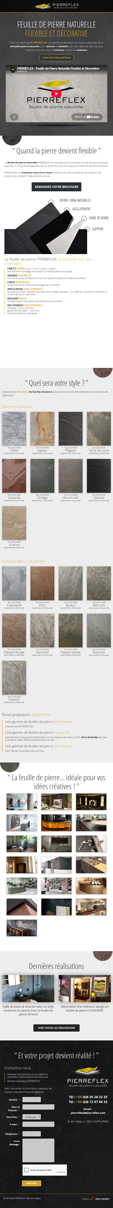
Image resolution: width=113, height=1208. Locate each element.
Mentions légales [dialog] (33, 1198)
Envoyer (31, 1183)
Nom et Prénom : (14, 1108)
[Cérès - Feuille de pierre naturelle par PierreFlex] (14, 429)
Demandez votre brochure (56, 187)
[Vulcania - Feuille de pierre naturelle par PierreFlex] (14, 476)
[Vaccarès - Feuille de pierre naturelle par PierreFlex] (42, 630)
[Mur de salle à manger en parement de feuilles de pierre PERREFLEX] (22, 928)
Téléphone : (12, 1134)
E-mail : (15, 1124)
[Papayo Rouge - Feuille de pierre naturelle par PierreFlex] (14, 630)
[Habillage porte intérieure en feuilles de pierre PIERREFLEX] (91, 844)
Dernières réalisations (56, 966)
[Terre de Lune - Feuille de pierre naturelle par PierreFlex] (99, 429)
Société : (14, 1099)
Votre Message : (14, 1143)
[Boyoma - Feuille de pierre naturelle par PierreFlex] (99, 630)
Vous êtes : (13, 1117)
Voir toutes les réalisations (56, 1028)
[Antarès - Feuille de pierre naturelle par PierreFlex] (14, 678)
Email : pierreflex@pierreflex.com (88, 1111)
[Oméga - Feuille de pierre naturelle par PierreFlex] (42, 476)
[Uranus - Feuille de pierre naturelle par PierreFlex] (14, 523)
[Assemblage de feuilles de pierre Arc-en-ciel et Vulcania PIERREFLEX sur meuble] (22, 907)
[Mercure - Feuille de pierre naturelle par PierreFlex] (99, 583)
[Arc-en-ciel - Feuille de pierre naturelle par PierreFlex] (71, 476)
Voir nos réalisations (56, 57)
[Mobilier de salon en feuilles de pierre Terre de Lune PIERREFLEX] (91, 907)
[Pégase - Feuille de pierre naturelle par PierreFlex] (71, 429)
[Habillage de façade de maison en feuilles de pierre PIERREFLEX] (56, 907)
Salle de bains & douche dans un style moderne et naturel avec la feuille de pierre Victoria (28, 1010)
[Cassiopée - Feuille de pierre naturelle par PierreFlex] (14, 583)
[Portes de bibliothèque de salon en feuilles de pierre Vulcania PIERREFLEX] (56, 886)
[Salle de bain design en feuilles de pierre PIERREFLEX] (22, 844)
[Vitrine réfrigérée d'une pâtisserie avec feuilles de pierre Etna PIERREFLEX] (91, 886)
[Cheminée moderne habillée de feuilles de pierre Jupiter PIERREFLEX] (22, 865)
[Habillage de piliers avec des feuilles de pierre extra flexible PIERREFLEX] (22, 801)
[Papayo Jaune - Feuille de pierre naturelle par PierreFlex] (71, 630)
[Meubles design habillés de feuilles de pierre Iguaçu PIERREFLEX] (22, 886)
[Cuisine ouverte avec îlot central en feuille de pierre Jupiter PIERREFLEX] (91, 865)
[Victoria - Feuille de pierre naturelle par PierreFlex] (99, 476)
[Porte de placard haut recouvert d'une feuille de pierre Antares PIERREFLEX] (56, 865)
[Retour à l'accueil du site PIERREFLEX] (56, 6)
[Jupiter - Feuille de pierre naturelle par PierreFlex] (42, 429)
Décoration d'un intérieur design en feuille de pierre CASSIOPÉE (85, 1008)
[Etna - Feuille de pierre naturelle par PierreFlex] (42, 583)
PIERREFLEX (20, 1198)
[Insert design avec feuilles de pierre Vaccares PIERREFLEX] (56, 844)
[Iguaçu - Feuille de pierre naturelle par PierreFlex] (71, 583)
